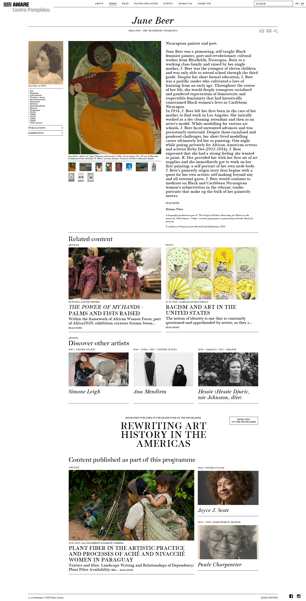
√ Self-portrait (35, 95)
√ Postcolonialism (36, 106)
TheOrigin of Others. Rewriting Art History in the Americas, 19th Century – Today (207, 216)
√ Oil (30, 91)
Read (125, 3)
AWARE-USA (185, 3)
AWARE (204, 3)
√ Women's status (36, 97)
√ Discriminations (36, 99)
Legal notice (269, 597)
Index (113, 3)
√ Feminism (34, 101)
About (99, 3)
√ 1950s (32, 112)
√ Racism (32, 108)
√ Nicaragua (34, 110)
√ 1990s (32, 121)
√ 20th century (35, 123)
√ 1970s (32, 116)
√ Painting (33, 93)
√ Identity (33, 104)
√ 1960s (32, 114)
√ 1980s (32, 118)
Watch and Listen (146, 3)
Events (168, 3)
